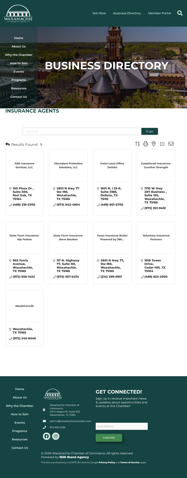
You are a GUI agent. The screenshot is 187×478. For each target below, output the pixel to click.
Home (18, 38)
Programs (18, 80)
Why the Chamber (19, 55)
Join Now (99, 13)
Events (19, 71)
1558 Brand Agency (74, 457)
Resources (18, 88)
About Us (19, 46)
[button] (180, 13)
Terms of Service (130, 462)
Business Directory (127, 13)
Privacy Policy (107, 462)
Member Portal (159, 13)
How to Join (19, 63)
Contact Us (18, 97)
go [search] (151, 131)
